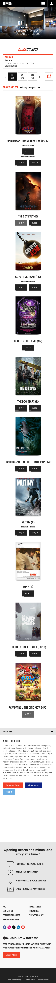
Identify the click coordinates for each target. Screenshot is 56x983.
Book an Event (13, 785)
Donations (34, 911)
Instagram (9, 927)
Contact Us (8, 911)
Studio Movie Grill (7, 3)
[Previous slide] (5, 23)
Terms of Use (30, 980)
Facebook (4, 927)
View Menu (33, 785)
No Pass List (35, 907)
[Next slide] (51, 23)
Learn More (11, 955)
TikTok (14, 927)
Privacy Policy (43, 980)
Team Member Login (14, 980)
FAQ (4, 907)
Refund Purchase (11, 920)
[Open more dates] (49, 76)
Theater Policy (36, 915)
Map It (9, 791)
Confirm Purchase (11, 915)
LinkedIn (18, 927)
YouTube (23, 927)
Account (51, 3)
